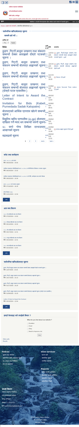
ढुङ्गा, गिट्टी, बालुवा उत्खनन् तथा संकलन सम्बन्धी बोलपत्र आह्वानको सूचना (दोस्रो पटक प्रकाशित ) (23, 87)
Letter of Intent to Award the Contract (15, 299)
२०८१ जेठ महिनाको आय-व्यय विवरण (12, 214)
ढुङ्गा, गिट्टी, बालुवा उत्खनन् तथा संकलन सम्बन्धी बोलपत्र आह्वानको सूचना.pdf (65, 66)
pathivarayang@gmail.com (13, 406)
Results (5, 341)
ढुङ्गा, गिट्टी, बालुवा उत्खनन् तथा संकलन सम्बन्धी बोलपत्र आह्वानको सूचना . (23, 76)
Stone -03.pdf (60, 77)
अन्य (6, 199)
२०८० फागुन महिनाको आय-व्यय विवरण (13, 238)
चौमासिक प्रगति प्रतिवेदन (49, 375)
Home (3, 26)
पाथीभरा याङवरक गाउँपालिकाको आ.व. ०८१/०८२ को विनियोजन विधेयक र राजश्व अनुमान (25, 168)
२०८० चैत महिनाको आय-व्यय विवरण (12, 230)
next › (43, 141)
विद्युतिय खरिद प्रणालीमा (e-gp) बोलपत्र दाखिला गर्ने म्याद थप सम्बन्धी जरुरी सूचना (23, 120)
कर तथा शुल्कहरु (8, 364)
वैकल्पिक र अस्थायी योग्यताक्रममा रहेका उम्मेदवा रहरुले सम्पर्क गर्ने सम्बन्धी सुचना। (44, 22)
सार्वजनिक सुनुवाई (47, 378)
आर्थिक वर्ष (5, 40)
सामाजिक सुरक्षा (46, 358)
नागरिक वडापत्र (46, 361)
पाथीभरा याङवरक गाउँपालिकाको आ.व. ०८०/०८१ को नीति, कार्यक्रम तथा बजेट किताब (24, 176)
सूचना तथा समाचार (8, 355)
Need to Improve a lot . (36, 331)
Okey (30, 328)
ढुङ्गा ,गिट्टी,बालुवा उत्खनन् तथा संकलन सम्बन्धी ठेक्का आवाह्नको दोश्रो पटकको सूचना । (23, 54)
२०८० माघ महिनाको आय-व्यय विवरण (12, 245)
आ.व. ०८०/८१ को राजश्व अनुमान (12, 184)
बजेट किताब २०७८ (8, 192)
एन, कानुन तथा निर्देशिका (10, 361)
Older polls (6, 339)
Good (30, 326)
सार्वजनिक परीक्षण (47, 381)
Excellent (31, 323)
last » (51, 141)
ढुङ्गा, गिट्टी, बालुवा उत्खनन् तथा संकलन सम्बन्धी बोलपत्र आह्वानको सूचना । (23, 65)
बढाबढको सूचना (10, 135)
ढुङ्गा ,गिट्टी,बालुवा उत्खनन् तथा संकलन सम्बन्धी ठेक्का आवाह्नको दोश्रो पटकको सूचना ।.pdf (65, 55)
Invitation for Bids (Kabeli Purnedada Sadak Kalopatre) (23, 105)
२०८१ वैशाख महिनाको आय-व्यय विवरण (13, 222)
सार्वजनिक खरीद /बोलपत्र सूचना (12, 358)
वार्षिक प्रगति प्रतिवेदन (48, 372)
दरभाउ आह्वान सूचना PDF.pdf (64, 129)
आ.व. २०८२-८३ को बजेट (10, 160)
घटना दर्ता (45, 355)
